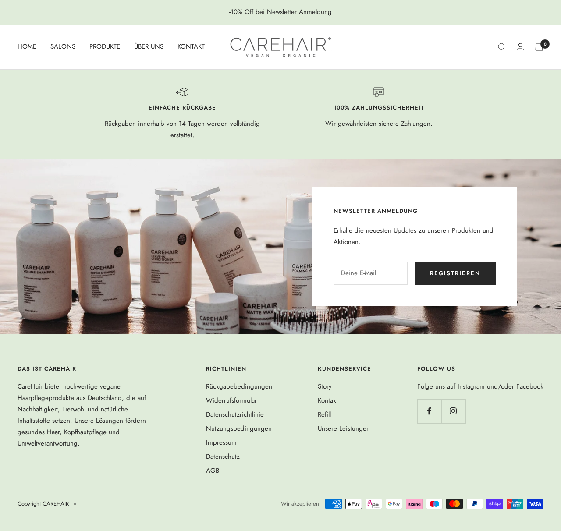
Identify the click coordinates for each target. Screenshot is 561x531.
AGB (212, 470)
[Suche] (502, 47)
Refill (324, 414)
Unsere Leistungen (344, 428)
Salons (62, 46)
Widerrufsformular (231, 400)
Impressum (221, 442)
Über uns (148, 46)
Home (27, 46)
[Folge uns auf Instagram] (453, 411)
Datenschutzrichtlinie (235, 414)
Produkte (104, 46)
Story (325, 386)
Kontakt (191, 46)
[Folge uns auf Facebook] (429, 411)
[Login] (520, 46)
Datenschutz (223, 456)
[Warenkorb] (539, 47)
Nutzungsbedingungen (239, 428)
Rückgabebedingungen (239, 386)
